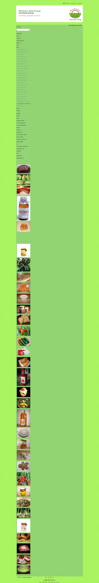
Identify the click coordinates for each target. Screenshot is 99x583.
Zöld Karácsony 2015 (21, 63)
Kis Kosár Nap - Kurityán (21, 75)
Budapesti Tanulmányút (21, 56)
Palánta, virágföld (19, 141)
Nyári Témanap (20, 70)
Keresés (18, 27)
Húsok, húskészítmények (21, 122)
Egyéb (17, 118)
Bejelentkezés (73, 3)
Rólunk (17, 36)
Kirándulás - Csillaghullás (22, 77)
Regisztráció (80, 3)
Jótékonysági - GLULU (21, 59)
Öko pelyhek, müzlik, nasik (21, 139)
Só (17, 144)
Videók (17, 108)
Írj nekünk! (18, 110)
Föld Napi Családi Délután (22, 49)
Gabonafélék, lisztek (20, 120)
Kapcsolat (18, 42)
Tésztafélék (18, 151)
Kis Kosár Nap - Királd (21, 82)
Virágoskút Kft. (19, 155)
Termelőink (18, 38)
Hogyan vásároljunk (20, 40)
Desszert (18, 115)
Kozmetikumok (19, 132)
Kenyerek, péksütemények (21, 125)
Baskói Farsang (20, 54)
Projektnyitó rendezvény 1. (22, 89)
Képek (17, 47)
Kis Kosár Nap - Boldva (21, 87)
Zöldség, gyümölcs (19, 158)
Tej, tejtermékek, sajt (20, 148)
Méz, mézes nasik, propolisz (21, 134)
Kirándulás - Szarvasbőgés (22, 66)
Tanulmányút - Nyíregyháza (22, 80)
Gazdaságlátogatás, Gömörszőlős (23, 103)
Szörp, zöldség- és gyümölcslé (22, 146)
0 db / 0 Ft (68, 3)
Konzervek (18, 129)
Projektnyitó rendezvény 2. (22, 91)
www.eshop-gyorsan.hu (27, 577)
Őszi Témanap (19, 106)
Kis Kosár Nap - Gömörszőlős (22, 68)
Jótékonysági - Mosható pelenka (23, 61)
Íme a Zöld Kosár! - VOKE (21, 96)
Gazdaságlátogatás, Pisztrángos (23, 101)
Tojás (17, 153)
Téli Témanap (19, 94)
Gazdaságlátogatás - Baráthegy (23, 52)
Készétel (18, 127)
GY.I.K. (17, 45)
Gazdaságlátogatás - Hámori (22, 84)
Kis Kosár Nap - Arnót (21, 73)
